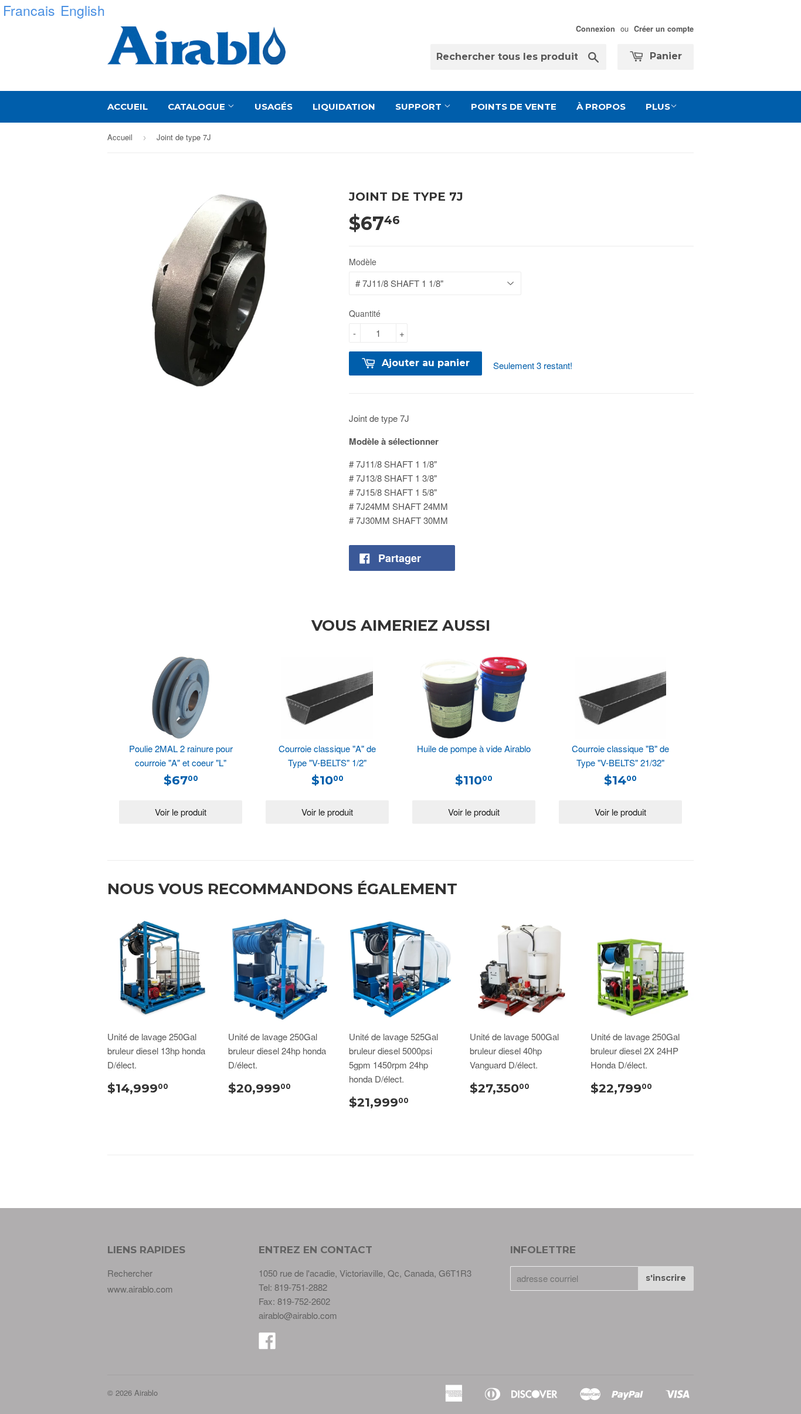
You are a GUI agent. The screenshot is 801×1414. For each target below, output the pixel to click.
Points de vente (513, 106)
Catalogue (198, 106)
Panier (664, 56)
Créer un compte (664, 28)
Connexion (595, 28)
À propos (601, 106)
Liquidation (344, 106)
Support (419, 106)
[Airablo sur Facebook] (267, 1344)
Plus (658, 106)
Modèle (362, 262)
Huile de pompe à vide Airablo (474, 748)
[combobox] (518, 57)
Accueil (127, 106)
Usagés (273, 106)
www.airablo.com (140, 1289)
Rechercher (129, 1273)
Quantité (365, 313)
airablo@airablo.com (298, 1315)
